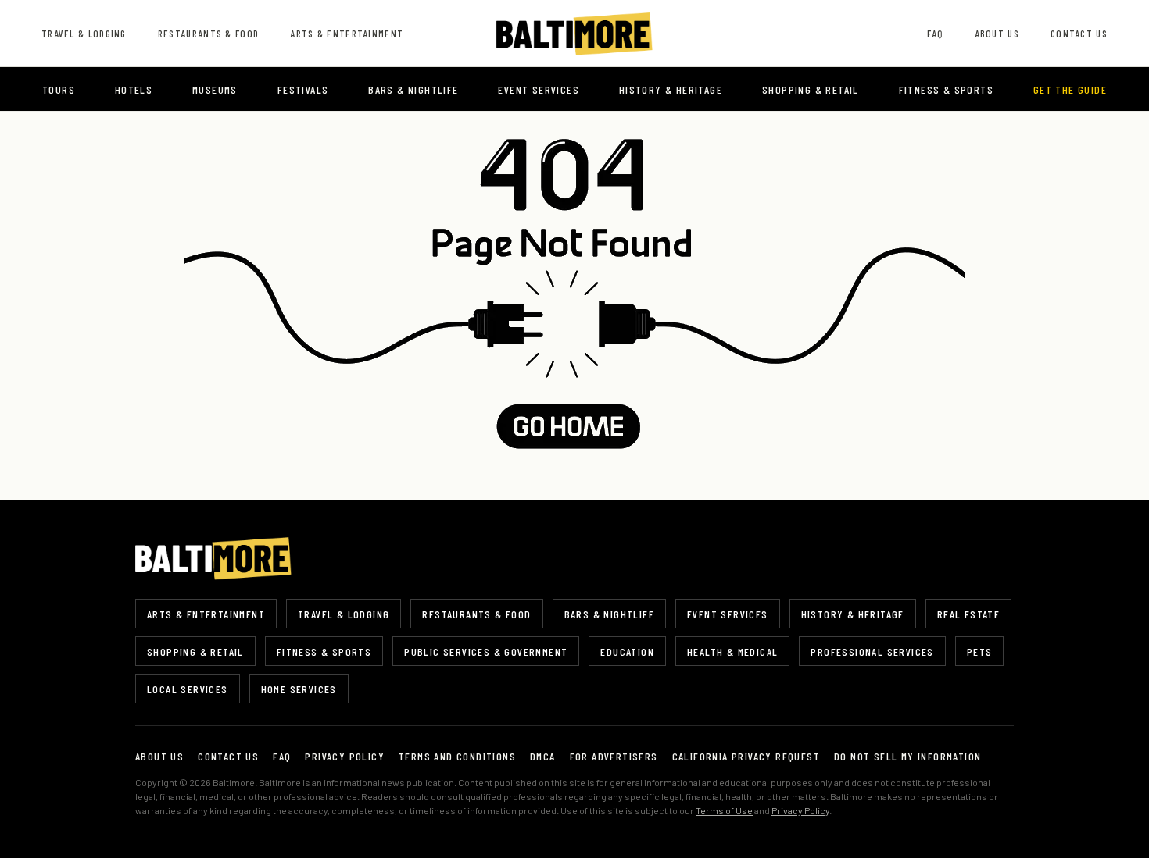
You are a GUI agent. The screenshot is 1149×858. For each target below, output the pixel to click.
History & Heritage (670, 89)
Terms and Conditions (457, 756)
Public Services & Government (485, 651)
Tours (58, 89)
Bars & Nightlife (413, 89)
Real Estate (968, 614)
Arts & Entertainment (346, 33)
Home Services (299, 689)
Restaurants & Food (208, 33)
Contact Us (1079, 33)
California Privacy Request (746, 756)
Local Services (187, 689)
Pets (980, 651)
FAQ (935, 33)
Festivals (303, 89)
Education (627, 651)
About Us (997, 33)
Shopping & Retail (810, 89)
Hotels (133, 89)
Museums (215, 89)
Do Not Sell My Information (907, 756)
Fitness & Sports (946, 89)
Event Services (538, 89)
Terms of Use (724, 810)
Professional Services (872, 651)
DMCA (543, 756)
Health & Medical (732, 651)
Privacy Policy (345, 756)
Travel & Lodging (84, 33)
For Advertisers (614, 756)
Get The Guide (1070, 89)
